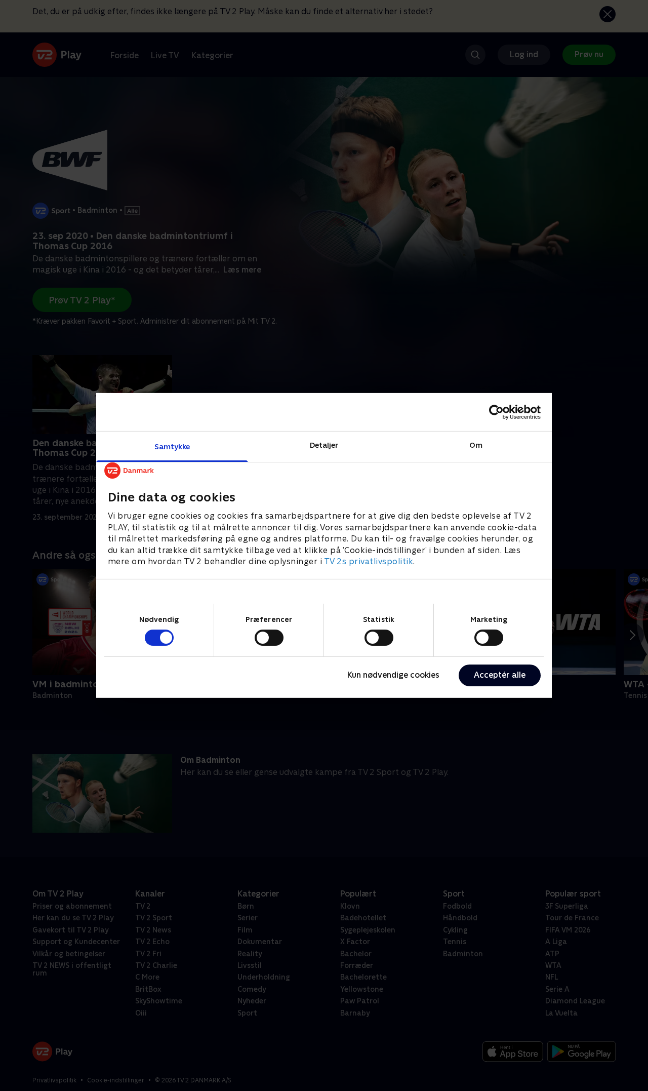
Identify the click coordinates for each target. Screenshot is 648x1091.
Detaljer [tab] (324, 445)
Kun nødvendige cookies (393, 675)
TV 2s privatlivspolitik (369, 561)
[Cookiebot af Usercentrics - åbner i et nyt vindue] (496, 411)
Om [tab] (475, 445)
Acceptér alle (499, 675)
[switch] (269, 638)
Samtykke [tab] (172, 446)
